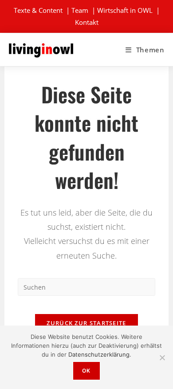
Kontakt (86, 22)
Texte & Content (38, 10)
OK (86, 370)
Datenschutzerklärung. (99, 354)
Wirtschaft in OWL (125, 10)
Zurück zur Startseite (86, 323)
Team (79, 10)
